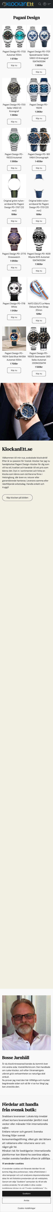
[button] (19, 4)
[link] (26, 1207)
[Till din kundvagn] (45, 4)
